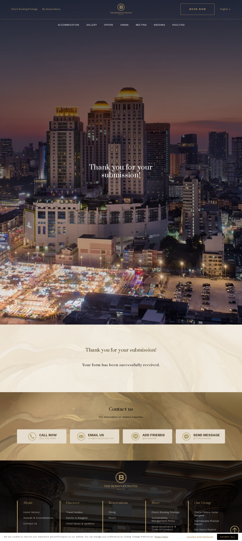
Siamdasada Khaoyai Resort (206, 522)
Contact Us (30, 523)
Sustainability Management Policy (163, 519)
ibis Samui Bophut (205, 529)
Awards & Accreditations (38, 517)
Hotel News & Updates (80, 523)
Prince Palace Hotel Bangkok (206, 514)
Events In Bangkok (77, 517)
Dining (112, 512)
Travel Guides (74, 512)
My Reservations (51, 9)
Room (112, 517)
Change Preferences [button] (200, 537)
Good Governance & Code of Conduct (164, 528)
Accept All (227, 537)
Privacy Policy (161, 537)
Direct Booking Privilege (24, 9)
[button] (225, 9)
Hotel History (31, 512)
